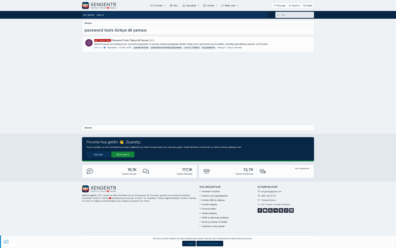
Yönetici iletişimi (209, 204)
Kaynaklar (191, 5)
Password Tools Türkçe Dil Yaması (123, 40)
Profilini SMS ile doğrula (213, 200)
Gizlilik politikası (209, 213)
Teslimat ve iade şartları (213, 226)
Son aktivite (88, 15)
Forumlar (158, 5)
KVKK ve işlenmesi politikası (215, 217)
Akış (175, 5)
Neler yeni (230, 5)
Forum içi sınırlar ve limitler (214, 222)
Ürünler (210, 5)
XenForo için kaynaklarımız (215, 196)
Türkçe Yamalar (234, 47)
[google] (270, 210)
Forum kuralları (209, 208)
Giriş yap (98, 154)
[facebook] (260, 210)
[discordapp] (291, 210)
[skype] (281, 210)
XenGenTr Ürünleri (211, 191)
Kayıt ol (100, 15)
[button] (165, 5)
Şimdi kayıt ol (123, 154)
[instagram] (286, 210)
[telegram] (275, 210)
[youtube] (265, 210)
